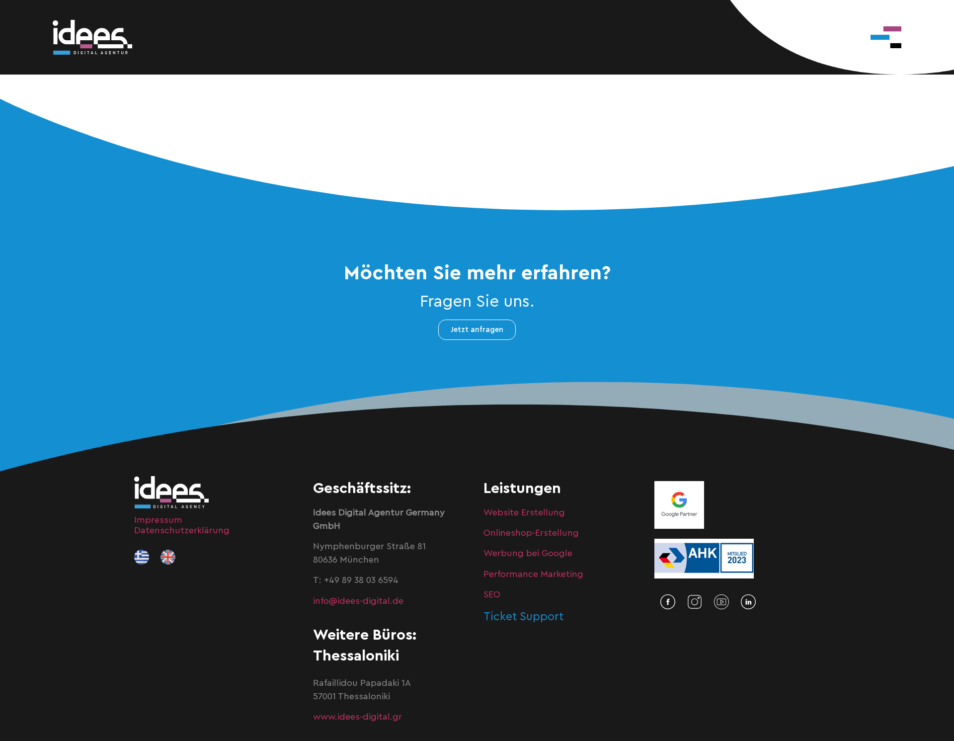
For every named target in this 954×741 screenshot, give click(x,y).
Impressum (158, 519)
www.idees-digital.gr (357, 716)
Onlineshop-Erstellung (531, 532)
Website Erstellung (524, 512)
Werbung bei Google (527, 553)
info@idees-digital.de (358, 600)
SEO (491, 594)
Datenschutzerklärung (182, 530)
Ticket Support (523, 616)
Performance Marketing (533, 574)
